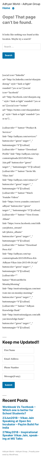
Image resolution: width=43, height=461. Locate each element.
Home (6, 8)
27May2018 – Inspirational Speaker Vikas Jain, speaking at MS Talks (20, 435)
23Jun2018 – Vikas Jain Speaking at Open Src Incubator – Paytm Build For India (20, 422)
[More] (13, 8)
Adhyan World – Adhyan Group (21, 4)
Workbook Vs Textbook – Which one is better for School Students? (19, 410)
